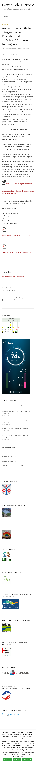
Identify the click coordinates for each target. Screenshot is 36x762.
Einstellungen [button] (7, 759)
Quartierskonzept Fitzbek (10, 290)
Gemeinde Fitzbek (18, 4)
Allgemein (6, 24)
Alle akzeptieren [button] (27, 759)
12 (2, 327)
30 (13, 332)
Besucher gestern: (7, 456)
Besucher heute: (6, 452)
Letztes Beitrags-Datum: (9, 465)
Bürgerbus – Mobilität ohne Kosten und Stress (15, 428)
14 (8, 327)
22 (10, 329)
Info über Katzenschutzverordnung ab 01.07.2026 (16, 405)
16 (13, 327)
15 (10, 327)
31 (16, 332)
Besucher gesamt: (7, 461)
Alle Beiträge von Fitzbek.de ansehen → (14, 276)
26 (2, 332)
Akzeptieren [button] (17, 759)
